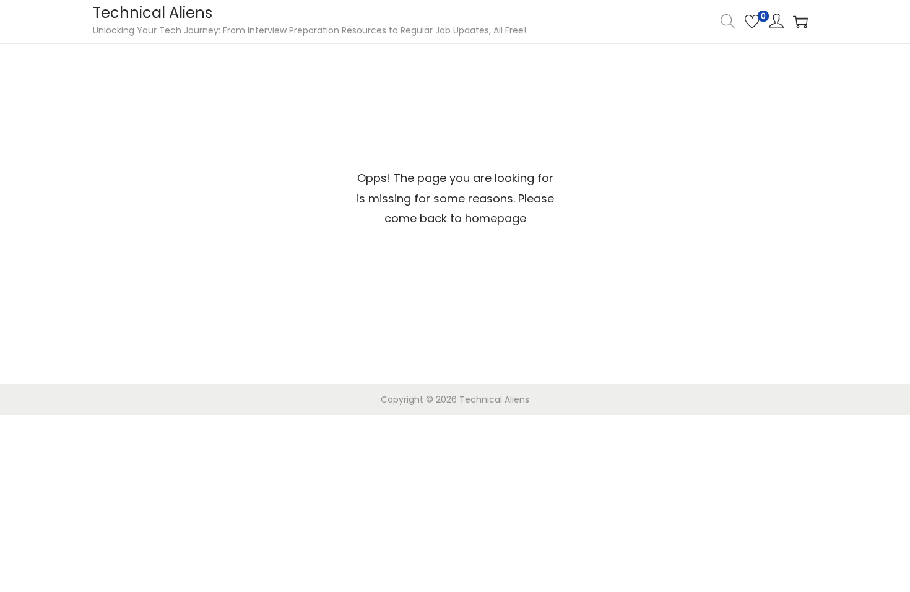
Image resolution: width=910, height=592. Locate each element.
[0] (752, 21)
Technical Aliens (152, 12)
